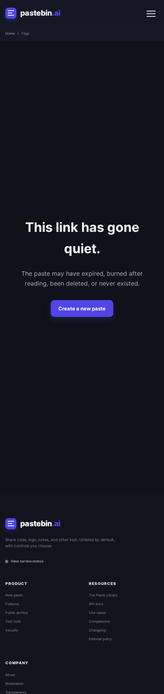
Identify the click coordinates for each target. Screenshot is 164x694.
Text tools (13, 621)
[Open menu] (151, 13)
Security (11, 630)
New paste (14, 595)
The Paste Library (103, 595)
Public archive (16, 612)
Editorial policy (100, 639)
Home (10, 33)
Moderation (14, 683)
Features (12, 604)
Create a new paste (82, 308)
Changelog (97, 630)
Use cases (97, 612)
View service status (27, 561)
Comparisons (99, 621)
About (10, 675)
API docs (96, 604)
